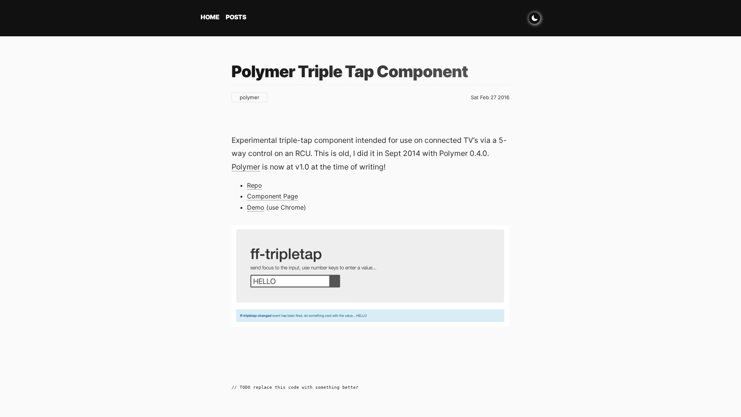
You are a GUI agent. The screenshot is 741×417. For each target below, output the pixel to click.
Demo (255, 207)
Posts (236, 17)
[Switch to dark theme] (534, 18)
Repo (254, 185)
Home (210, 17)
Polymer (246, 166)
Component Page (272, 196)
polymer (249, 97)
